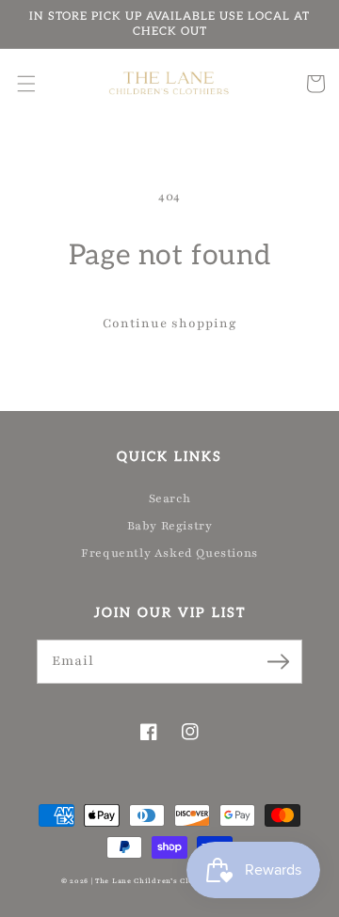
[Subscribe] (277, 661)
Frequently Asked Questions (169, 553)
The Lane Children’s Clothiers (156, 881)
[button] (26, 83)
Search (170, 498)
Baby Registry (170, 525)
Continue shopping (170, 323)
